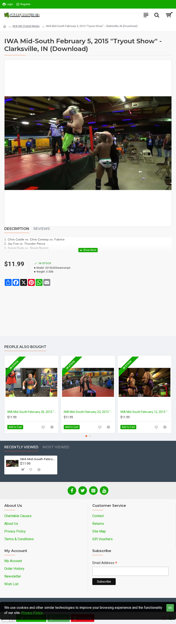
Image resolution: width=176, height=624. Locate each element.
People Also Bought (25, 347)
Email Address (104, 563)
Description (16, 229)
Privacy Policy (32, 613)
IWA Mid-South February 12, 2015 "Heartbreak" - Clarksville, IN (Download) (145, 412)
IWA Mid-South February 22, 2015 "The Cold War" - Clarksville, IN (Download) (89, 412)
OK (170, 607)
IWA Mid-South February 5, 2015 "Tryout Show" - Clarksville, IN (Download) (38, 459)
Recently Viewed (21, 447)
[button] (86, 436)
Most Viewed (56, 447)
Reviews (41, 229)
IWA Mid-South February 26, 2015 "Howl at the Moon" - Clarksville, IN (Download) (32, 412)
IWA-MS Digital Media (25, 26)
